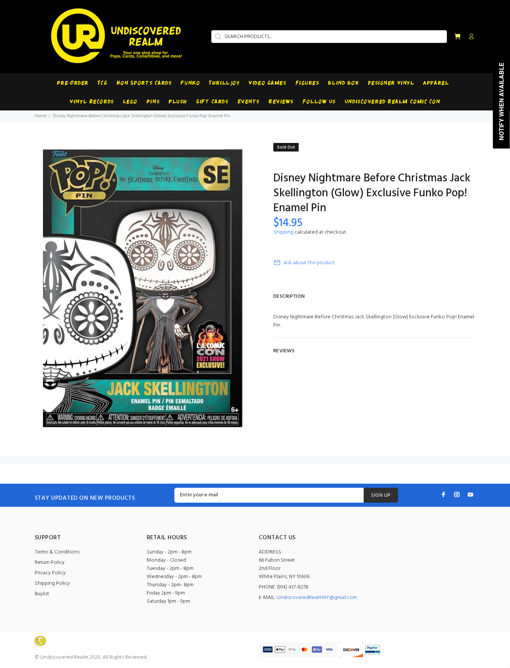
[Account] (469, 37)
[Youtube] (470, 494)
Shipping (283, 232)
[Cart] (457, 37)
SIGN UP (381, 495)
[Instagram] (457, 494)
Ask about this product (309, 263)
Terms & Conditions (57, 552)
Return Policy (50, 562)
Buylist (42, 594)
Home (40, 116)
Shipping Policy (52, 583)
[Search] (217, 36)
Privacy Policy (50, 573)
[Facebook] (443, 494)
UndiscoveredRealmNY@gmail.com (317, 597)
